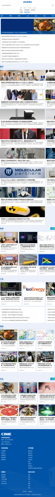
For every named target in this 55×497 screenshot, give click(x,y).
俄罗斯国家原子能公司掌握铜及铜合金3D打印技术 (12, 312)
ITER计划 (3, 481)
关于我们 (25, 491)
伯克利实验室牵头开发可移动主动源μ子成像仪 (11, 309)
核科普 (29, 464)
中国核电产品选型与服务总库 (35, 468)
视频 (29, 461)
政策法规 (30, 455)
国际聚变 (3, 477)
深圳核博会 (27, 10)
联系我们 (3, 459)
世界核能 (33, 10)
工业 (27, 16)
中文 (21, 7)
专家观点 (30, 459)
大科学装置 (4, 479)
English (24, 7)
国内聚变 (3, 475)
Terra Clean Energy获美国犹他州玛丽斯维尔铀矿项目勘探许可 (15, 320)
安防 (53, 16)
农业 (44, 16)
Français (29, 7)
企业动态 (30, 457)
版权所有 (30, 491)
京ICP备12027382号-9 (36, 494)
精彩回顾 (3, 457)
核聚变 (21, 12)
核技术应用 (27, 12)
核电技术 (30, 466)
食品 (36, 16)
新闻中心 (3, 453)
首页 (21, 10)
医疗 (2, 16)
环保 (19, 16)
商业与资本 (4, 483)
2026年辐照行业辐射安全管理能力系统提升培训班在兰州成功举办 (15, 317)
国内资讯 (30, 451)
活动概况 (3, 451)
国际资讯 (30, 453)
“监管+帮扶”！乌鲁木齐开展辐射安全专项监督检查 (12, 314)
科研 (10, 16)
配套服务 (3, 455)
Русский (34, 7)
